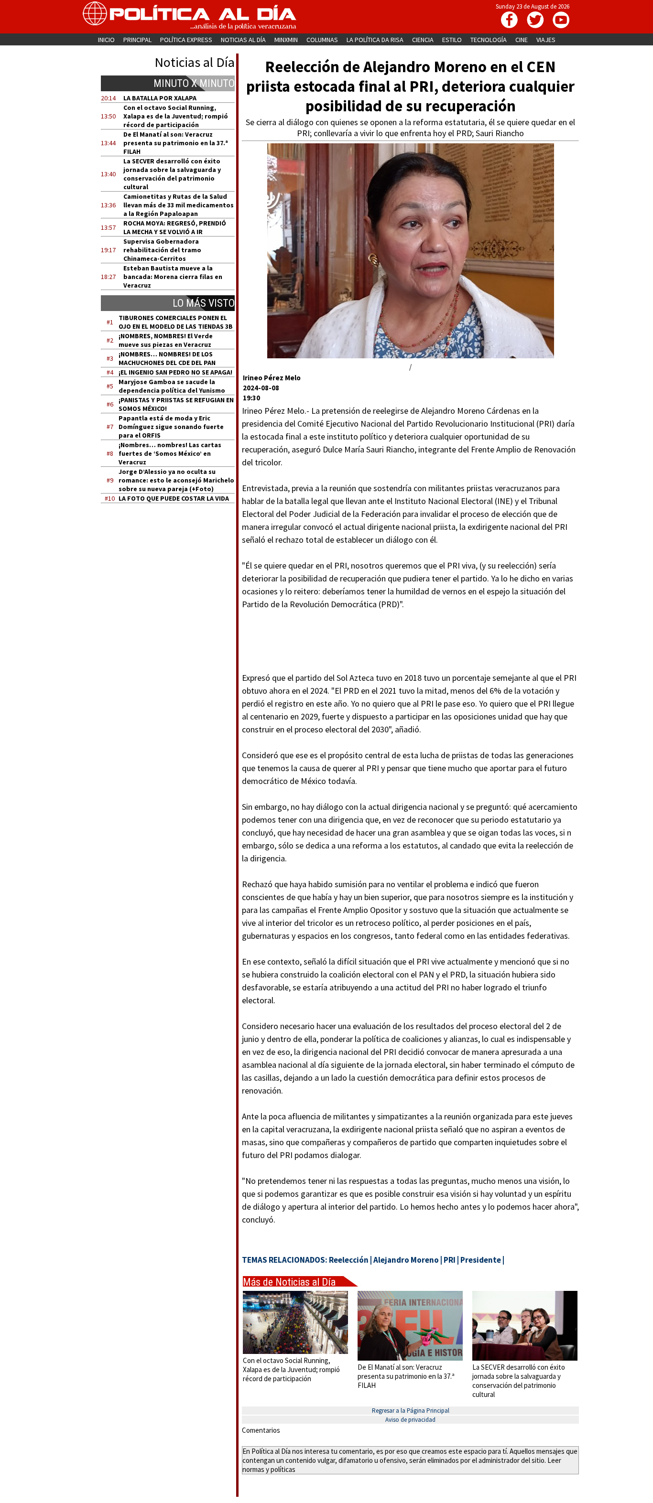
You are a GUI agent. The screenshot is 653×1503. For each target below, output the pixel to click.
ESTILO (452, 39)
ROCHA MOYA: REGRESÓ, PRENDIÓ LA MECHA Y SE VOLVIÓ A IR (174, 227)
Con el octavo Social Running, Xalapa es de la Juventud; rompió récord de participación (175, 116)
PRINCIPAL (137, 39)
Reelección (349, 1260)
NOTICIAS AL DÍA (243, 39)
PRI (450, 1260)
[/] (410, 356)
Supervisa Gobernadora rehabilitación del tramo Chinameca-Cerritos (162, 250)
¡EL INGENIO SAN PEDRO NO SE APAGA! (175, 372)
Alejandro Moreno (406, 1260)
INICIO (106, 39)
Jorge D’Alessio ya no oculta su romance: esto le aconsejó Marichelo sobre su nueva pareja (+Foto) (176, 480)
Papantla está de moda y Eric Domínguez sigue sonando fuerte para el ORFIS (171, 427)
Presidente (480, 1260)
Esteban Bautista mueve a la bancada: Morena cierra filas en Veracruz (172, 277)
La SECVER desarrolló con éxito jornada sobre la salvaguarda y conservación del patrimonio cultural (172, 174)
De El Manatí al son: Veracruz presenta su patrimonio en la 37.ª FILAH (175, 143)
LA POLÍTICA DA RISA (375, 39)
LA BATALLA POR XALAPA (159, 98)
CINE (521, 39)
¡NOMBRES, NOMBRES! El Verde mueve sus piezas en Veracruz (166, 340)
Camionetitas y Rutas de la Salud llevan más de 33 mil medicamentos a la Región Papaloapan (178, 205)
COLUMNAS (322, 39)
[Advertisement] (174, 601)
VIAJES (545, 39)
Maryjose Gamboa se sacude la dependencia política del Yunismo (172, 386)
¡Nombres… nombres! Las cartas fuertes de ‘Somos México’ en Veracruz (170, 453)
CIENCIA (423, 39)
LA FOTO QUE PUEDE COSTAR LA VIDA (174, 498)
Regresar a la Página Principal (410, 1410)
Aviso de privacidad (410, 1420)
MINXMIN (286, 39)
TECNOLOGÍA (488, 39)
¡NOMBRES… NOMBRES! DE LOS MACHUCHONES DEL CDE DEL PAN (167, 358)
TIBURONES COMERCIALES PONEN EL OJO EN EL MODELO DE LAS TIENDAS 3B (176, 322)
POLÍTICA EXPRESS (186, 39)
